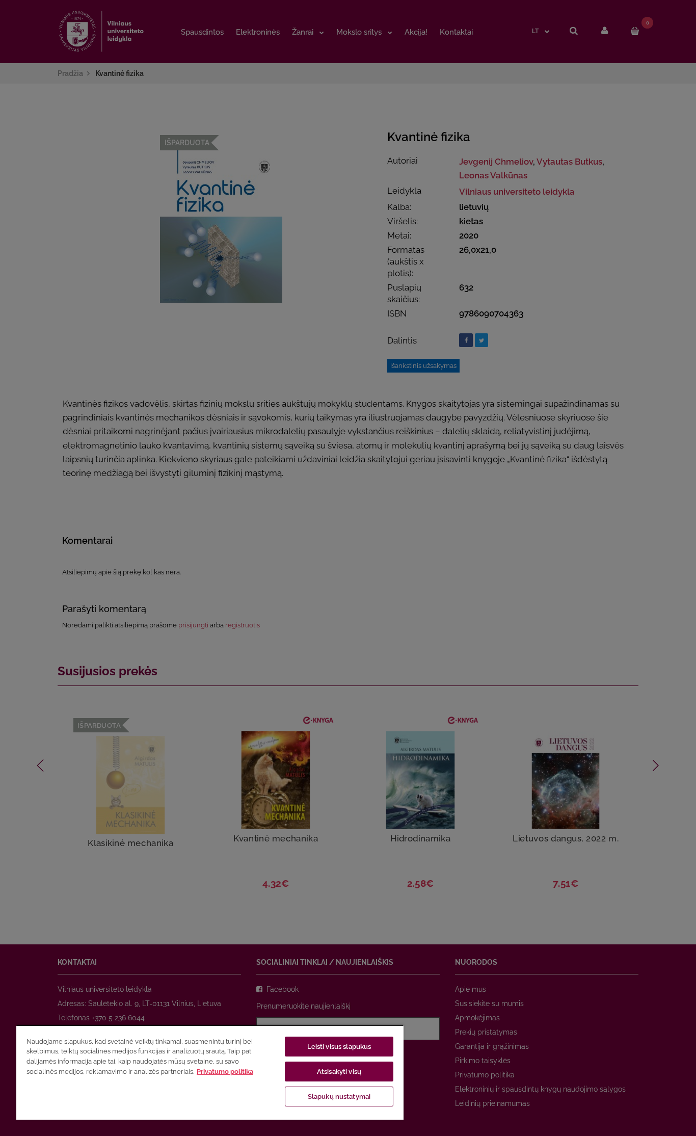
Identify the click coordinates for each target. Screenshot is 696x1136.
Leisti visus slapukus (339, 1046)
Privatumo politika (225, 1071)
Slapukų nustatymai (339, 1096)
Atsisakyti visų (339, 1071)
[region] (210, 1072)
